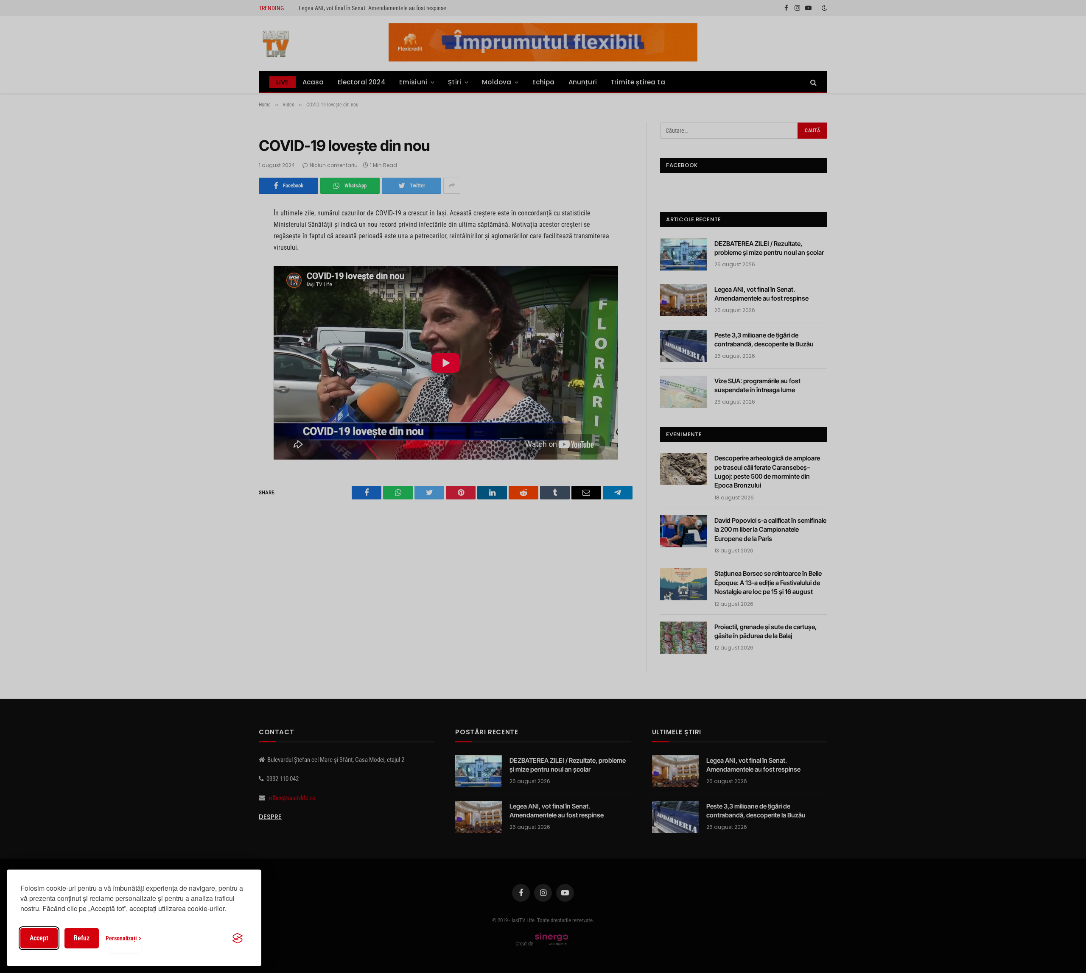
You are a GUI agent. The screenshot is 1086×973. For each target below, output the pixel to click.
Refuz (82, 938)
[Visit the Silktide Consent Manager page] (237, 938)
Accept (39, 938)
